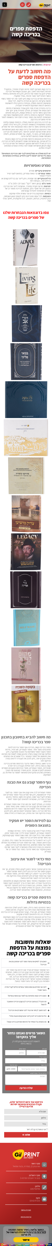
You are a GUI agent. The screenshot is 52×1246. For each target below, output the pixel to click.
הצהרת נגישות (26, 1210)
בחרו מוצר (44, 1065)
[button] (5, 5)
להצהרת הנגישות (19, 1232)
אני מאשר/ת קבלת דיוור (36, 1129)
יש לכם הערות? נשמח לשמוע (38, 1073)
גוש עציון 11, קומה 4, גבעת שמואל (26, 1165)
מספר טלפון (22, 1049)
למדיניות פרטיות (37, 1232)
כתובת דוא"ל (43, 1057)
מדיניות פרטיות (26, 1217)
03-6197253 (35, 1199)
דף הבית (47, 64)
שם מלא (44, 1049)
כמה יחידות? (13, 1065)
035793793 (35, 1188)
